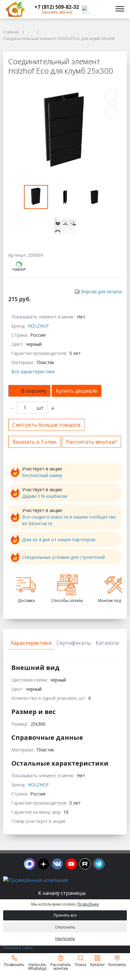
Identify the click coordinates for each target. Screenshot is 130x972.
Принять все (65, 915)
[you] (71, 863)
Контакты (117, 964)
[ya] (43, 863)
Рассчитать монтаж (60, 966)
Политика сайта (17, 947)
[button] (56, 6)
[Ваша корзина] (103, 9)
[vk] (57, 863)
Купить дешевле (76, 390)
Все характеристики (33, 371)
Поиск (80, 964)
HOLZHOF (38, 326)
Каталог (97, 964)
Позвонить (14, 964)
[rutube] (85, 863)
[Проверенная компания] (35, 880)
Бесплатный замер (42, 475)
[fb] (29, 863)
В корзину (33, 390)
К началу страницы (62, 893)
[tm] (98, 863)
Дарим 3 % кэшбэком (44, 496)
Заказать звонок (56, 12)
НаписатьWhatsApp (37, 966)
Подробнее (88, 904)
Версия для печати (101, 292)
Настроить (65, 938)
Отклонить (65, 927)
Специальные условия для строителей (63, 557)
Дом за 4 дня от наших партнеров (58, 539)
